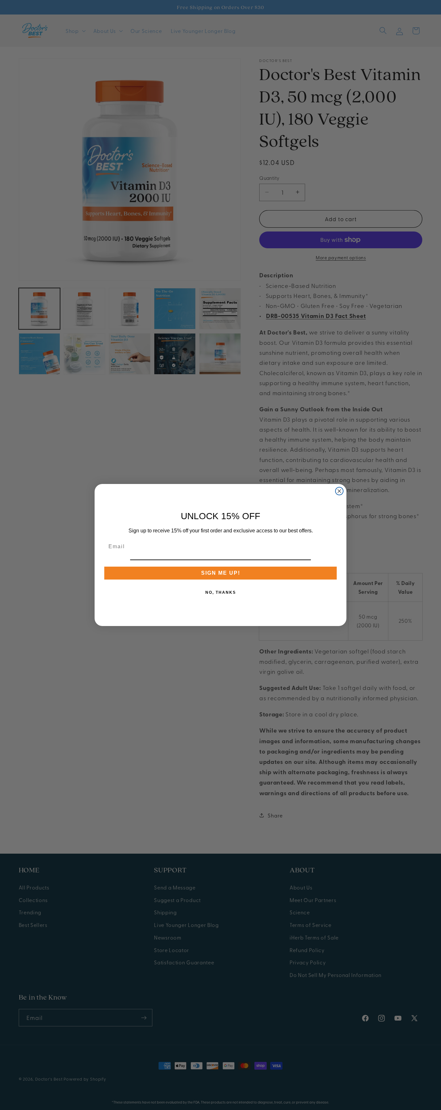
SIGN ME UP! (220, 573)
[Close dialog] (339, 491)
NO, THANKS (220, 592)
